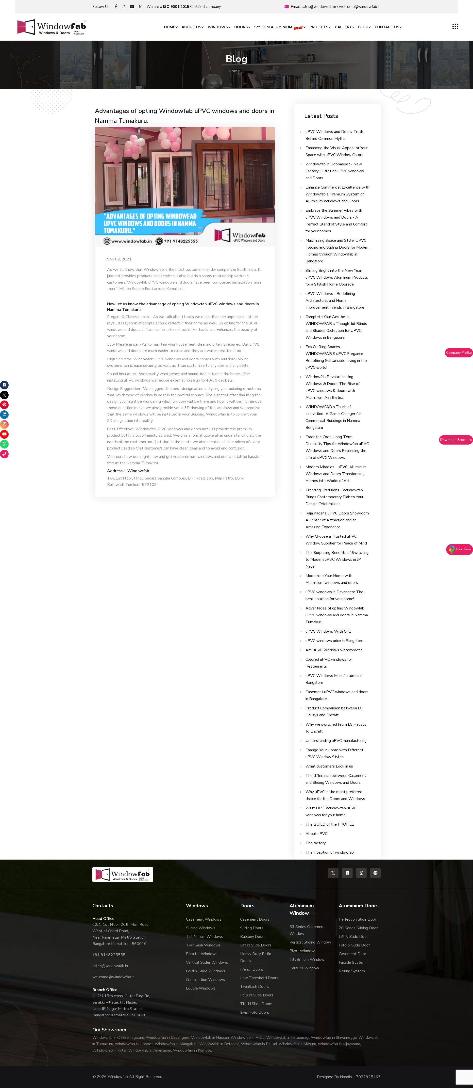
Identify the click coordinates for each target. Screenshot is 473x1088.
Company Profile (459, 352)
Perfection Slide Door (357, 919)
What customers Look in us (329, 766)
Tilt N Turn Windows (204, 936)
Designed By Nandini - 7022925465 (349, 1077)
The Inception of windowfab (329, 852)
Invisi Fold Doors (254, 1012)
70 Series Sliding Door (358, 928)
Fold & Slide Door (354, 945)
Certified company (192, 6)
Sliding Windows (200, 928)
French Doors (251, 969)
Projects (318, 27)
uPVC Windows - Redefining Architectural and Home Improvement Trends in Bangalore (334, 300)
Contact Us (387, 27)
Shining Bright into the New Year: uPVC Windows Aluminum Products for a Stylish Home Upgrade (336, 277)
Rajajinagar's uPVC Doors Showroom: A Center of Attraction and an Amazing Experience (337, 520)
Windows (218, 27)
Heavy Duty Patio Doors (255, 957)
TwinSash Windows (203, 945)
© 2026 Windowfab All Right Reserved (127, 1076)
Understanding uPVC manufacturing (336, 740)
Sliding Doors (251, 928)
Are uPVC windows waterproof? (333, 650)
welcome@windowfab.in (360, 6)
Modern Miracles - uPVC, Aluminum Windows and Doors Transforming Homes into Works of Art (336, 473)
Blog (363, 27)
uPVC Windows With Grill (328, 631)
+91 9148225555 (108, 955)
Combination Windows (205, 979)
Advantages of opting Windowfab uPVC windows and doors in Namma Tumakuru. (184, 116)
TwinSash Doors (254, 986)
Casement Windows (203, 919)
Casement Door (352, 954)
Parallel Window (304, 968)
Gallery (343, 27)
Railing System (352, 971)
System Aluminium (273, 27)
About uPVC (316, 833)
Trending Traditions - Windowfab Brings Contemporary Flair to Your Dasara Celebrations (334, 497)
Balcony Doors (253, 936)
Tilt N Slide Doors (256, 1004)
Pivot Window (302, 951)
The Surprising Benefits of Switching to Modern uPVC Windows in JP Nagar (337, 559)
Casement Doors (255, 919)
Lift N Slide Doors (255, 945)
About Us (191, 27)
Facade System (352, 962)
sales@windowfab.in (319, 6)
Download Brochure (456, 439)
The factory (315, 843)
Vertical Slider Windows (207, 962)
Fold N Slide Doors (256, 995)
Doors (241, 27)
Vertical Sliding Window (310, 942)
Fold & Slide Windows (205, 971)
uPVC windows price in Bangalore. (334, 640)
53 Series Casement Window (307, 930)
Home (169, 27)
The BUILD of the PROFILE (329, 824)
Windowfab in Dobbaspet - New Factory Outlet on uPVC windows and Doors (334, 171)
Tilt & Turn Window (306, 959)
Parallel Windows (202, 954)
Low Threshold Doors (259, 978)
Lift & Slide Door (353, 936)
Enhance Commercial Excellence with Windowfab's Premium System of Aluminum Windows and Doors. (337, 194)
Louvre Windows (201, 988)
